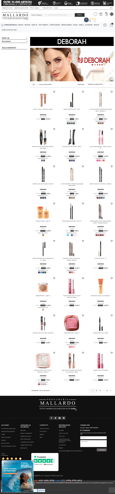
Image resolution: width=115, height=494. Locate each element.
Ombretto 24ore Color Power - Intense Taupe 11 (72, 259)
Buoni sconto (5, 443)
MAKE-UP (34, 25)
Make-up (5, 38)
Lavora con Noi (44, 428)
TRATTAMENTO (43, 25)
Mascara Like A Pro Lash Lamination (43, 333)
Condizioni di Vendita (27, 442)
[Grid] (33, 84)
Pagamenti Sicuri (25, 436)
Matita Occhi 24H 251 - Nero (72, 109)
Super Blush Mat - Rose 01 (72, 333)
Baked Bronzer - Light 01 (43, 295)
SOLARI (75, 25)
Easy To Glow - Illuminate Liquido (43, 109)
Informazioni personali (8, 428)
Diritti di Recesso (25, 439)
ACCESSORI (88, 25)
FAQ (41, 437)
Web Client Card (47, 8)
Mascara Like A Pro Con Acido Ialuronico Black (72, 296)
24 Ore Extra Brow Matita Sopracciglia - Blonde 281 (72, 184)
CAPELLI (81, 25)
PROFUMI (27, 25)
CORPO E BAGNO (55, 25)
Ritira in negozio (34, 8)
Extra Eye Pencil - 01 (100, 258)
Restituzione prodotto (8, 431)
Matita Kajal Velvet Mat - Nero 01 (71, 221)
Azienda (22, 430)
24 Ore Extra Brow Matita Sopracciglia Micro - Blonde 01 (100, 110)
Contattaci (43, 431)
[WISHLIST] (95, 14)
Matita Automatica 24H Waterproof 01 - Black (43, 259)
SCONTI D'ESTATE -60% (9, 30)
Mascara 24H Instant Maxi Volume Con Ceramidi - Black (72, 371)
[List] (36, 84)
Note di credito (6, 437)
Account (5, 425)
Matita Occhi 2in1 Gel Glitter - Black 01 (101, 184)
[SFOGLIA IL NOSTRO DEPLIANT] (106, 14)
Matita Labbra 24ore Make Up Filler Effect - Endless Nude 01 (100, 222)
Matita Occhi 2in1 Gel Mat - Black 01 (43, 184)
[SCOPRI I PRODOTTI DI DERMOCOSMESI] (112, 14)
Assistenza (23, 448)
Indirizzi (3, 440)
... (76, 123)
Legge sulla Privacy (26, 445)
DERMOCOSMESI (66, 25)
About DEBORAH (9, 47)
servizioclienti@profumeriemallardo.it (70, 451)
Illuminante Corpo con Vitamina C (100, 295)
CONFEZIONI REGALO (10, 25)
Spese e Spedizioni (26, 433)
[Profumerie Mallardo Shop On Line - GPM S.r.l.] (57, 405)
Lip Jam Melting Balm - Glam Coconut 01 (100, 147)
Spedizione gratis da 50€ (21, 8)
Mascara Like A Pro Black (100, 370)
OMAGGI (96, 25)
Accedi (56, 8)
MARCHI (20, 25)
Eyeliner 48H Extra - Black (100, 333)
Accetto (41, 490)
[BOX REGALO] (101, 14)
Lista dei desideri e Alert (8, 446)
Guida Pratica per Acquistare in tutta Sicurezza (65, 440)
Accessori (6, 41)
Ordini (3, 434)
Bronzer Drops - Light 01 (43, 221)
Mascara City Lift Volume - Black (72, 146)
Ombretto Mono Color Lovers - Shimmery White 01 (43, 371)
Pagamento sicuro (7, 8)
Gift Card (62, 436)
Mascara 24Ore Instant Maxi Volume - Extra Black (43, 147)
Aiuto (111, 8)
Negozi (42, 434)
